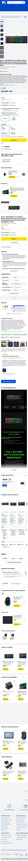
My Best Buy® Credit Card (6, 835)
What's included (6, 110)
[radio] (5, 130)
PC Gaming (18, 16)
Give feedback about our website (19, 850)
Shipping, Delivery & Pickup (6, 819)
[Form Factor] (8, 280)
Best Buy (3, 16)
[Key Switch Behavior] (12, 287)
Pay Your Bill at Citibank (6, 837)
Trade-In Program (4, 828)
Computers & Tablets (10, 16)
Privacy (13, 853)
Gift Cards (3, 830)
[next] (24, 119)
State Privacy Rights (21, 854)
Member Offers (19, 839)
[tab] (5, 558)
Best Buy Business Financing (7, 843)
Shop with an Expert (20, 819)
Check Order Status (5, 817)
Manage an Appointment (21, 824)
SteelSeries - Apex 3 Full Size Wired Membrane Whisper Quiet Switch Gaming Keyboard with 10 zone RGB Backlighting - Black (17, 189)
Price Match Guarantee (5, 824)
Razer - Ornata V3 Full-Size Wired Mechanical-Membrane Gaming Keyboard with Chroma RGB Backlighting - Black (21, 515)
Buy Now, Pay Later (5, 841)
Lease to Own (4, 839)
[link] (8, 381)
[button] (9, 99)
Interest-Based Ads (17, 854)
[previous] (2, 119)
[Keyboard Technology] (12, 283)
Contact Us (18, 830)
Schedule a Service (20, 821)
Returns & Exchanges (5, 821)
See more (2, 84)
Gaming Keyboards (15, 17)
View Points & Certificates (21, 837)
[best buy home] (4, 2)
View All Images (5, 512)
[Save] (2, 143)
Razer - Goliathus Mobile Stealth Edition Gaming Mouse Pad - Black (17, 616)
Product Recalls (4, 826)
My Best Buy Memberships (21, 835)
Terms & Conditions (15, 110)
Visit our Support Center (21, 817)
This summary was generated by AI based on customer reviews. (13, 331)
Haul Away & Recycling (21, 828)
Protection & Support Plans (21, 826)
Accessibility (3, 853)
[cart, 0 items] (25, 2)
